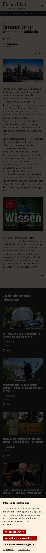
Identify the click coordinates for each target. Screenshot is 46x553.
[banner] (23, 276)
